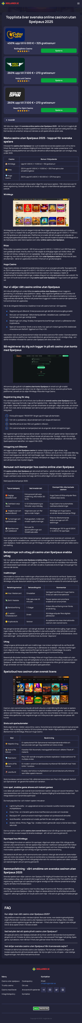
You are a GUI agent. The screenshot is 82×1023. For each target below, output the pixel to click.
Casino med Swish (9, 990)
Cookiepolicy (27, 981)
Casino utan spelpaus (10, 981)
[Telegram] (43, 989)
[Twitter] (56, 989)
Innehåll (11, 120)
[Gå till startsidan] (10, 3)
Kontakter (26, 994)
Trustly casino (7, 985)
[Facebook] (50, 989)
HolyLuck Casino (23, 78)
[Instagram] (62, 989)
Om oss (25, 985)
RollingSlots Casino (23, 48)
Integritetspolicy (8, 994)
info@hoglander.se (48, 983)
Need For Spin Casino (23, 108)
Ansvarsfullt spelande (31, 990)
